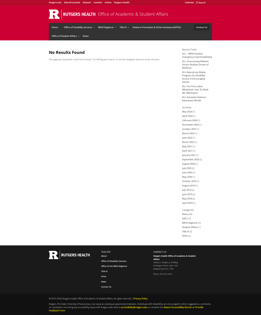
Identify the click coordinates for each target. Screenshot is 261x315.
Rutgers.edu (55, 2)
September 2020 (190, 159)
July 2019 (186, 189)
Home (55, 27)
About (104, 256)
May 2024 (187, 111)
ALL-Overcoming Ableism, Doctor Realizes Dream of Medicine (195, 64)
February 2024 (189, 120)
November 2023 (190, 124)
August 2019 (188, 185)
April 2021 (187, 150)
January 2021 (189, 155)
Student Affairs (190, 227)
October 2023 (189, 129)
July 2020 (186, 168)
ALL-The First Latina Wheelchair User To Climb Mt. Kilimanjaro (195, 89)
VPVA (185, 235)
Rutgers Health (121, 2)
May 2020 (187, 176)
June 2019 (187, 194)
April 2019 (187, 202)
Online (108, 2)
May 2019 (187, 198)
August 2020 (188, 163)
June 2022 (187, 137)
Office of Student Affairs (64, 36)
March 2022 (188, 142)
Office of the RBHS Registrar (114, 266)
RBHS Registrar (106, 27)
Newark (87, 2)
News (86, 36)
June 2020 (187, 172)
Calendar (189, 2)
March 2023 (188, 133)
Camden (98, 2)
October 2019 (189, 181)
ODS (184, 218)
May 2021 (187, 146)
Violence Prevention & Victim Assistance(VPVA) (157, 27)
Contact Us (201, 27)
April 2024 (187, 115)
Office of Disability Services (78, 27)
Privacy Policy (140, 298)
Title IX (123, 27)
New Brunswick (72, 2)
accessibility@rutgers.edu (134, 307)
